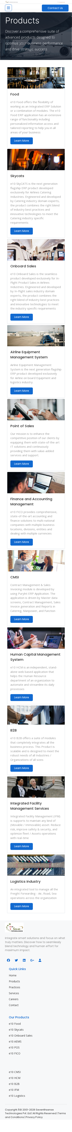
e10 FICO (14, 1053)
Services (14, 993)
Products (14, 981)
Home (13, 975)
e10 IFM (14, 1090)
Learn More (21, 141)
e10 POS (14, 1047)
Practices (14, 987)
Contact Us (55, 8)
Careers (13, 999)
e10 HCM (14, 1078)
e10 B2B (14, 1084)
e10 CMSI (15, 1072)
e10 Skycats (16, 1029)
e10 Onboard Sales (20, 1035)
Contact (14, 1005)
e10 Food (15, 1023)
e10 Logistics (17, 1096)
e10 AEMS (15, 1041)
